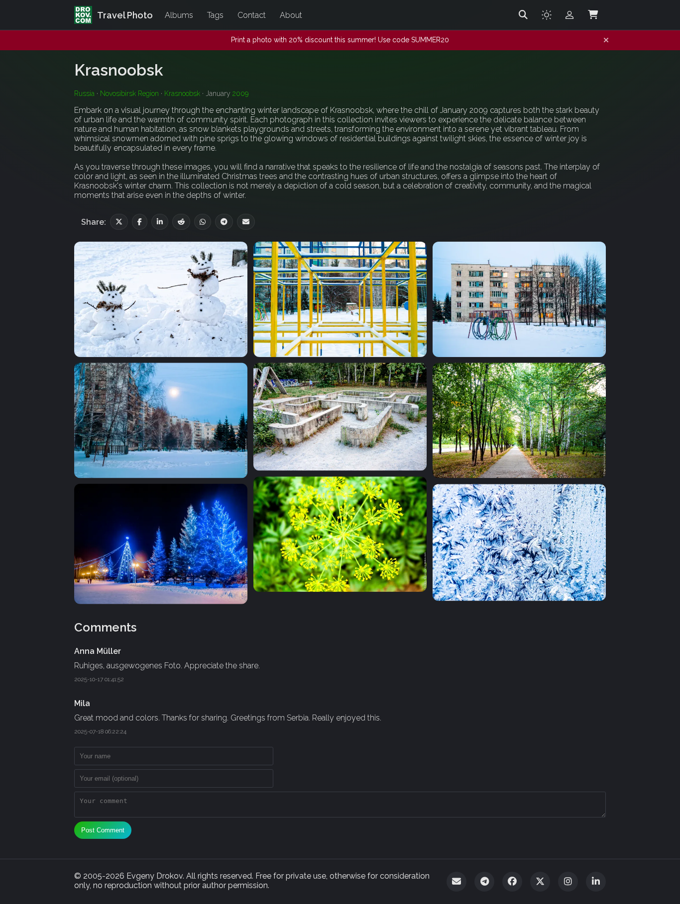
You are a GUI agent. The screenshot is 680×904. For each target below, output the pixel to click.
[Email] (456, 882)
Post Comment (102, 830)
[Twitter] (540, 882)
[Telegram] (484, 882)
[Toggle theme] (546, 14)
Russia (84, 93)
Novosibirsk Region (129, 93)
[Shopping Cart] (593, 15)
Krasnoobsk (182, 93)
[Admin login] (569, 14)
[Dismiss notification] (606, 40)
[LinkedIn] (596, 882)
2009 (240, 93)
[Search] (523, 15)
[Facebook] (512, 882)
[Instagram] (568, 882)
